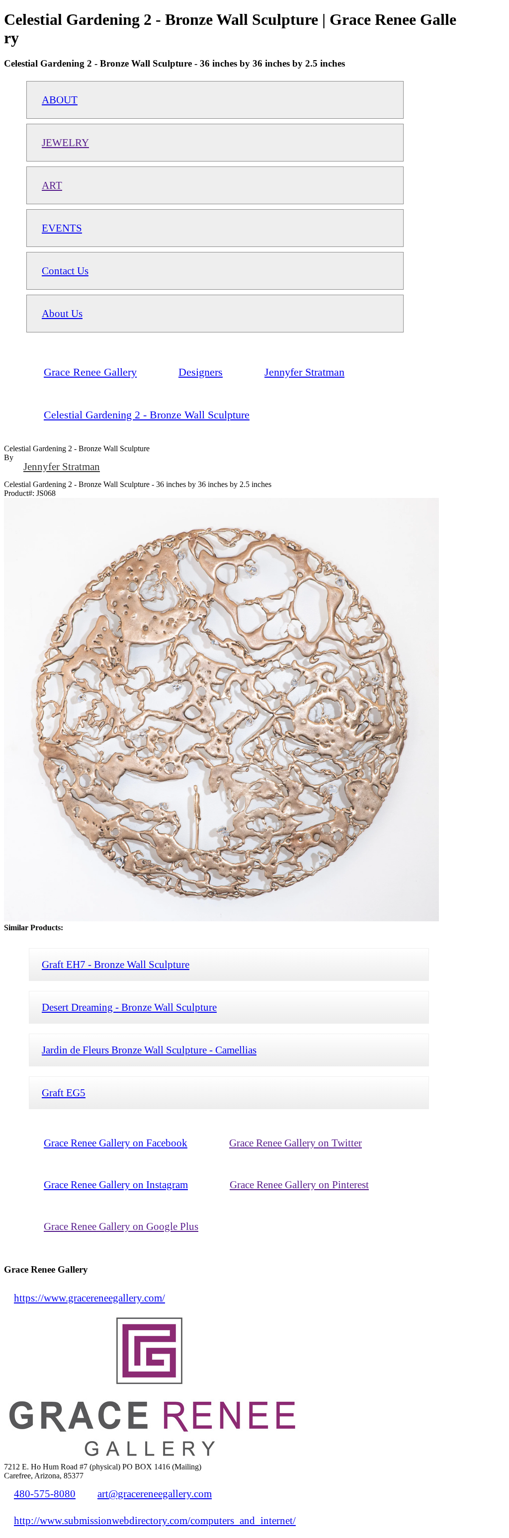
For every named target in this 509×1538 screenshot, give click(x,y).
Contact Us (65, 270)
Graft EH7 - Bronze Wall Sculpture (115, 964)
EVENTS (62, 228)
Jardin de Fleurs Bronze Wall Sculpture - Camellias (149, 1049)
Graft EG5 (63, 1092)
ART (52, 185)
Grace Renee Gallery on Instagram (116, 1184)
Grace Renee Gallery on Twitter (295, 1142)
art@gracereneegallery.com (154, 1493)
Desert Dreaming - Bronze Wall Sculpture (129, 1007)
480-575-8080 (45, 1493)
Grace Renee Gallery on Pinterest (299, 1184)
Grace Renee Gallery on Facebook (115, 1142)
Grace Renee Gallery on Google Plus (121, 1226)
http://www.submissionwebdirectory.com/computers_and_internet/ (155, 1520)
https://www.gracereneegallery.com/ (89, 1297)
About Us (62, 313)
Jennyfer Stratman (61, 466)
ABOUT (60, 99)
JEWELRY (65, 142)
